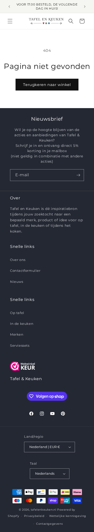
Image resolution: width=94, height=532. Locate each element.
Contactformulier (25, 271)
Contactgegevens (49, 523)
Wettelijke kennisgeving (67, 516)
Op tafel (17, 313)
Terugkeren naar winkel (47, 84)
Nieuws (16, 282)
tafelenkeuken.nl (43, 509)
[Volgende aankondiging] (84, 6)
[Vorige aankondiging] (9, 6)
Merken (17, 334)
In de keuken (21, 324)
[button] (10, 21)
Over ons (18, 260)
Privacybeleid (34, 516)
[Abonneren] (78, 175)
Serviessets (20, 345)
